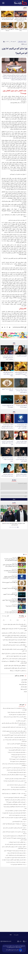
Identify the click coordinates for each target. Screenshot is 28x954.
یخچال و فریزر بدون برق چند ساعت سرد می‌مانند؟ (16, 752)
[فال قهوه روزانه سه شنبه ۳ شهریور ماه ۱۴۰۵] (7, 25)
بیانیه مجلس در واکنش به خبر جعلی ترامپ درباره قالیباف (15, 800)
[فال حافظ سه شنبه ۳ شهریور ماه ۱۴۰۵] (20, 25)
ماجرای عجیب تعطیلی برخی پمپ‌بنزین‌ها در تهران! (16, 712)
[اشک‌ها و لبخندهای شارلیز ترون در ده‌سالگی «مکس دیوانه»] (7, 366)
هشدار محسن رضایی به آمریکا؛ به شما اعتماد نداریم (16, 785)
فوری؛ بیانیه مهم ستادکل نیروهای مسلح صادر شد (16, 772)
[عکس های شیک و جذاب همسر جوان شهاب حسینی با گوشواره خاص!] (20, 451)
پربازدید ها (21, 616)
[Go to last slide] (2, 513)
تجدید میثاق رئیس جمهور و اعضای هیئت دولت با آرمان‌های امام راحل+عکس (13, 524)
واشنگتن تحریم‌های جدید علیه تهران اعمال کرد (17, 714)
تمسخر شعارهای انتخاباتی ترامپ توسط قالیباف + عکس (15, 855)
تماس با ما (16, 935)
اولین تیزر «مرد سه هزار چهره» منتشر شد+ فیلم (16, 656)
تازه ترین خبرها (24, 689)
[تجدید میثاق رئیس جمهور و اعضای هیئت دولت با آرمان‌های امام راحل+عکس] (14, 513)
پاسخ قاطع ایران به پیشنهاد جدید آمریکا (17, 642)
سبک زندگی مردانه (23, 684)
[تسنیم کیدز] (14, 335)
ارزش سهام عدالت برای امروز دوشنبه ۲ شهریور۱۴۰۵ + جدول (14, 850)
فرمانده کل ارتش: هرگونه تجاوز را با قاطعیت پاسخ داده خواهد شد (13, 860)
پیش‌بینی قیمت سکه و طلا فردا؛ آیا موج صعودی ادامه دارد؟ (10, 571)
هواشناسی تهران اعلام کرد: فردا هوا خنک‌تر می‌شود (16, 853)
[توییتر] (2, 327)
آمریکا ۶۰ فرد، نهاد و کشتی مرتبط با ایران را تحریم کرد (16, 770)
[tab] (17, 527)
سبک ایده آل (24, 682)
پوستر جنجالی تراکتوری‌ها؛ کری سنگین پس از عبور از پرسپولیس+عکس (10, 565)
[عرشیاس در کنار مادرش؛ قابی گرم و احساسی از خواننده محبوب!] (7, 451)
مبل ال (25, 691)
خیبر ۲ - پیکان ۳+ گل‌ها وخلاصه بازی (18, 821)
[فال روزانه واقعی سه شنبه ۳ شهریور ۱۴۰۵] (7, 399)
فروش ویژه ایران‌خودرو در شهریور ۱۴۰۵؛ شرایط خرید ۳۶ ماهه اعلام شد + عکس (21, 426)
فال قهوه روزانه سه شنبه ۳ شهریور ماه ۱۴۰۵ (7, 30)
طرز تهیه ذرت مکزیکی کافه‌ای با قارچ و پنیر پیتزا (17, 750)
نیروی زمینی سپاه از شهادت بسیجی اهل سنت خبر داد (15, 862)
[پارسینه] (19, 3)
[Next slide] (26, 513)
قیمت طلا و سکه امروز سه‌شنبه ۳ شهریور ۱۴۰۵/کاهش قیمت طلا (7, 18)
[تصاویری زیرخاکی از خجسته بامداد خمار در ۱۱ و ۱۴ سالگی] (20, 468)
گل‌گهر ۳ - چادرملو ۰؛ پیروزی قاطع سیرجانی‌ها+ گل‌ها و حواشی (14, 804)
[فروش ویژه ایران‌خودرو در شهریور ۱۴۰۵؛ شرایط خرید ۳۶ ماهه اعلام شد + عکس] (20, 418)
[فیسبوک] (7, 327)
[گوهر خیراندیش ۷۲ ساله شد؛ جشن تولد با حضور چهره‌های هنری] (7, 435)
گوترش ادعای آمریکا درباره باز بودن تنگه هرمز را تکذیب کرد (15, 844)
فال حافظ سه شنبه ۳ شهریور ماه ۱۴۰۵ (20, 30)
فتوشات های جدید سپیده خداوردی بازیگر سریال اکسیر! (21, 442)
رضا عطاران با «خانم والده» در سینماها (18, 671)
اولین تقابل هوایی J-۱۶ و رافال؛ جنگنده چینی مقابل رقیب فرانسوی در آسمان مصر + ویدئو (21, 19)
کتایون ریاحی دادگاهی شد (22, 356)
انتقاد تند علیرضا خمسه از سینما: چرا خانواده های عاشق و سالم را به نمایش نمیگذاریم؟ (7, 426)
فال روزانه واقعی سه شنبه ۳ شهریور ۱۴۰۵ (7, 406)
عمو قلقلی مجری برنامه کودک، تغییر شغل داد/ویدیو (15, 665)
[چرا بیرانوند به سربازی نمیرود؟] (22, 606)
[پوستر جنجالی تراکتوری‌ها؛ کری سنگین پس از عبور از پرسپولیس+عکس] (22, 565)
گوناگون (25, 8)
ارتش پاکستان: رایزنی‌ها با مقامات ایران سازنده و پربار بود (15, 747)
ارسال (14, 499)
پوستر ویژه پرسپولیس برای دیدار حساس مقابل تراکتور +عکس (11, 612)
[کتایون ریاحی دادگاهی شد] (20, 349)
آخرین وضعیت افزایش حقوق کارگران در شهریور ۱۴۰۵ (15, 802)
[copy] (25, 327)
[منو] (3, 3)
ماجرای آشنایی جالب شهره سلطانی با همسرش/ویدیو (15, 668)
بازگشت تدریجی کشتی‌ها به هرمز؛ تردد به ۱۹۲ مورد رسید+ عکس (14, 767)
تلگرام (20, 941)
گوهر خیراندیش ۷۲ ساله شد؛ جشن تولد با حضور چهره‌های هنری (7, 443)
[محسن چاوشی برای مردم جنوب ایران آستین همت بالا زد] (7, 468)
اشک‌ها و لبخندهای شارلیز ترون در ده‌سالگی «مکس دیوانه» (8, 374)
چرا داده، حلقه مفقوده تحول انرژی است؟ (18, 864)
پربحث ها (4, 616)
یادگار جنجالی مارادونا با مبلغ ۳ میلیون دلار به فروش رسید (9, 600)
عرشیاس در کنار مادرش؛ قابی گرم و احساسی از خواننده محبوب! (7, 459)
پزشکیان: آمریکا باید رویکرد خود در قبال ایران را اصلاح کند (15, 778)
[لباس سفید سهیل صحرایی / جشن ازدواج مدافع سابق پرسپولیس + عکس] (7, 349)
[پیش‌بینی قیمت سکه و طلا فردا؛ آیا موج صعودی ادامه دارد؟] (22, 571)
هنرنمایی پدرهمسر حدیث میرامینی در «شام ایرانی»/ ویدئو (14, 653)
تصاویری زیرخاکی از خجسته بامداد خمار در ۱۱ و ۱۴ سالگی (21, 475)
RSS (10, 935)
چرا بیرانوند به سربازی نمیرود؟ (11, 606)
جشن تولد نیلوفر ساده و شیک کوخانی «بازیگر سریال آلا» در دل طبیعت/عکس (21, 390)
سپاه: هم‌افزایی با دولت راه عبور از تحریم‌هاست (17, 842)
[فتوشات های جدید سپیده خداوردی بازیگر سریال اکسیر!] (20, 435)
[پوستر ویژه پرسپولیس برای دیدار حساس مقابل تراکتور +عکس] (22, 612)
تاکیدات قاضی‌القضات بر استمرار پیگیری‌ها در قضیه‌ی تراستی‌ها (14, 836)
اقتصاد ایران (24, 680)
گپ (25, 941)
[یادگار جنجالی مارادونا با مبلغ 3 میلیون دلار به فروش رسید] (22, 600)
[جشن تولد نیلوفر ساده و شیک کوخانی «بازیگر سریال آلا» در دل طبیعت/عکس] (20, 383)
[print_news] (9, 327)
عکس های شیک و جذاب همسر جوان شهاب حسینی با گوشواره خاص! (21, 459)
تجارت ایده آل (24, 687)
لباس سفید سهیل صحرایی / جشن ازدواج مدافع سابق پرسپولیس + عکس (7, 357)
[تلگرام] (5, 327)
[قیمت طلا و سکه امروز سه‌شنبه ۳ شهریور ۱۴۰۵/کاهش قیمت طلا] (7, 14)
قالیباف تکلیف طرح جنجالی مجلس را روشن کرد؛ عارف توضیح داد (13, 813)
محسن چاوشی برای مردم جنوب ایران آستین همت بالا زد (7, 475)
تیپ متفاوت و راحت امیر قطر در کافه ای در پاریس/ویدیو (14, 633)
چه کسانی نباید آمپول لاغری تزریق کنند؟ (18, 754)
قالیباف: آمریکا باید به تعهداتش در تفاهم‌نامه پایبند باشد (15, 810)
